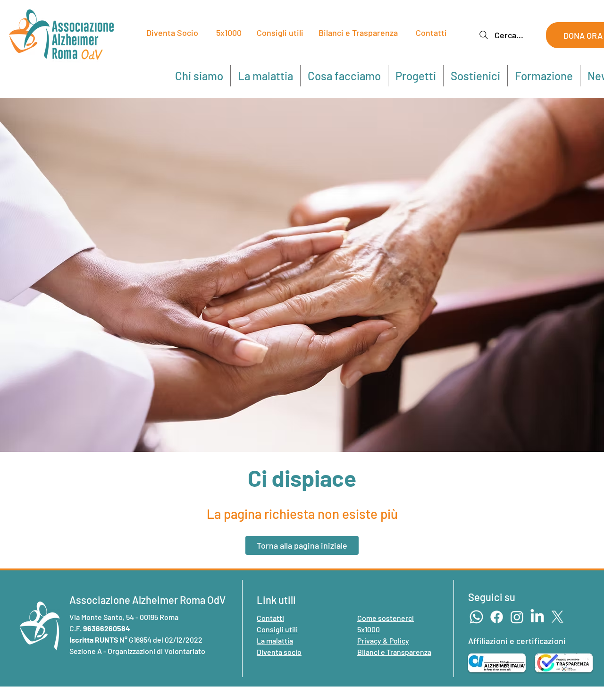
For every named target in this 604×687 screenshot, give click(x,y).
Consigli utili (280, 32)
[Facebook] (496, 617)
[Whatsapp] (476, 617)
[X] (557, 617)
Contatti (431, 32)
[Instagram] (517, 617)
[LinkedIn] (537, 617)
